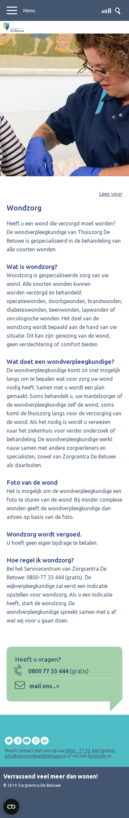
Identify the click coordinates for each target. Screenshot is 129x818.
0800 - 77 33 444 (82, 750)
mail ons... (42, 686)
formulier (97, 756)
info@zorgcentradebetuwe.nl (35, 756)
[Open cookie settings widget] (11, 807)
